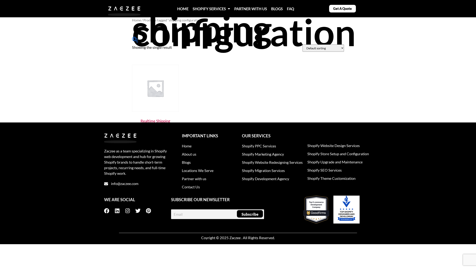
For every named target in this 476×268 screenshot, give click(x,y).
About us (189, 154)
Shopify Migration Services (263, 170)
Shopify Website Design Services (333, 145)
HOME (183, 9)
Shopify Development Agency (265, 178)
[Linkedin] (120, 211)
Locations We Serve (197, 170)
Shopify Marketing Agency (263, 154)
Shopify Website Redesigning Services (272, 162)
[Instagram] (130, 211)
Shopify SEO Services (324, 170)
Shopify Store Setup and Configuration (338, 153)
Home (136, 20)
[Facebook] (109, 211)
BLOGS (277, 9)
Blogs (186, 162)
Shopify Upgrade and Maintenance (335, 162)
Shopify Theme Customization (331, 178)
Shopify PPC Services (259, 146)
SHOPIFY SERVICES (209, 9)
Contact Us (191, 187)
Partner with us (194, 178)
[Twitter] (140, 211)
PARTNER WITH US (250, 9)
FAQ (290, 9)
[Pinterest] (151, 211)
